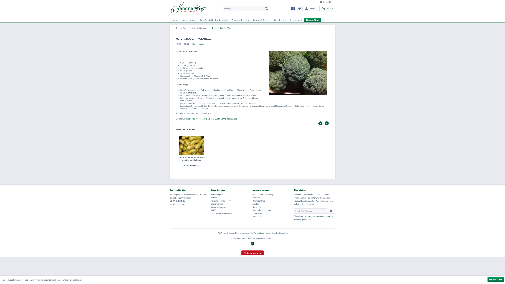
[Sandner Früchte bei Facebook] (293, 8)
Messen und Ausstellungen (263, 194)
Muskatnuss (232, 118)
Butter (217, 118)
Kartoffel (195, 118)
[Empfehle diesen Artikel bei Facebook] (327, 123)
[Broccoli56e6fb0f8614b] (298, 73)
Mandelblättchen (207, 118)
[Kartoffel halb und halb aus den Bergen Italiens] (191, 145)
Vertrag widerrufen (252, 253)
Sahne (223, 118)
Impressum (257, 213)
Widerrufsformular (218, 207)
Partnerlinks (257, 216)
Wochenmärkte (258, 200)
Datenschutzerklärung (261, 210)
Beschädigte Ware (218, 194)
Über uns (256, 197)
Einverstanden (495, 279)
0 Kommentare (198, 44)
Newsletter (256, 207)
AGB (213, 210)
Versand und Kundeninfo (221, 200)
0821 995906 (177, 201)
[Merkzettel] (300, 8)
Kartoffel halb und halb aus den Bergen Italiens (191, 158)
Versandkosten (259, 233)
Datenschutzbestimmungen (318, 216)
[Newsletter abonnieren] (331, 211)
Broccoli (187, 118)
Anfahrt (255, 203)
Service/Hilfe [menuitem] (328, 2)
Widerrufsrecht (217, 203)
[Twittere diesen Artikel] (321, 123)
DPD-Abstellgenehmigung (222, 213)
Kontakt (214, 197)
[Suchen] (266, 8)
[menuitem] (246, 8)
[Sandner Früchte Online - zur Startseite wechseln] (188, 8)
